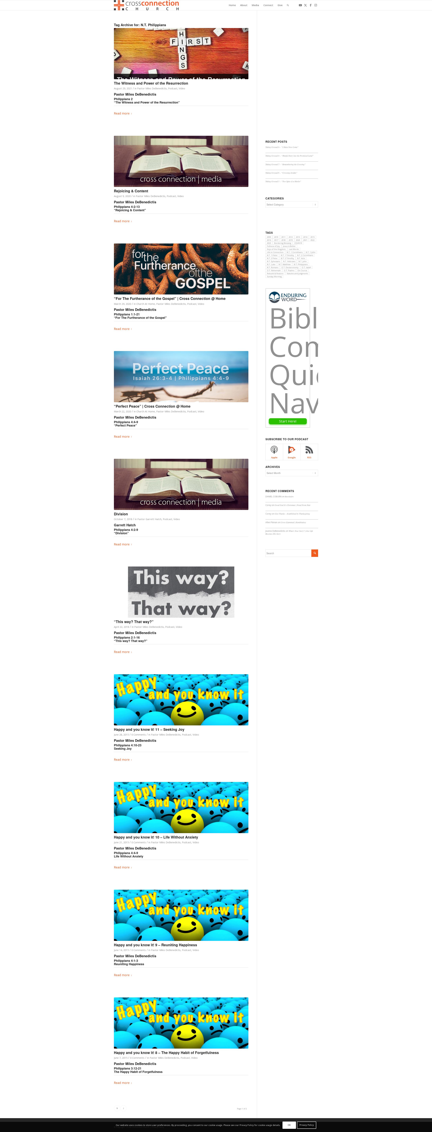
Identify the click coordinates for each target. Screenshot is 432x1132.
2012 (291, 237)
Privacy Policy (307, 1125)
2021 (305, 240)
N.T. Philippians (301, 264)
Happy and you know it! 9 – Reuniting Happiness (155, 944)
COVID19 (298, 243)
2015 (312, 237)
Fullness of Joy (273, 246)
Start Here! (287, 421)
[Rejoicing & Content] (181, 161)
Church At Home (145, 303)
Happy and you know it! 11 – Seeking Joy (149, 729)
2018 (283, 240)
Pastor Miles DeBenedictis (152, 88)
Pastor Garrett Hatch (149, 519)
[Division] (181, 484)
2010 (276, 237)
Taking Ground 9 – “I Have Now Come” (282, 147)
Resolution (289, 496)
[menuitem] (232, 5)
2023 (269, 243)
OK (289, 1125)
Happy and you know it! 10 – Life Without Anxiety (156, 837)
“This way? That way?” (134, 621)
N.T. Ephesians (273, 261)
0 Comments (138, 734)
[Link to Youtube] (300, 5)
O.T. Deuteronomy (290, 267)
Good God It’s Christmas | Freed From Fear (292, 505)
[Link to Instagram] (315, 5)
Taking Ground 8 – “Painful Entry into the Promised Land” (289, 155)
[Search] (288, 5)
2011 (283, 237)
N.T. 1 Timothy (287, 255)
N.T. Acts (301, 258)
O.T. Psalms (289, 270)
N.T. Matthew (285, 264)
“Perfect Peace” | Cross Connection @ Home (152, 406)
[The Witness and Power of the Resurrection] (181, 53)
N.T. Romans (272, 267)
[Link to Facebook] (310, 5)
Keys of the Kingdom (276, 249)
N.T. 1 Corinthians (295, 252)
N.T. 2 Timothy (287, 258)
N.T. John (303, 261)
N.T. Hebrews (289, 261)
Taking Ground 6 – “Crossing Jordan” (281, 172)
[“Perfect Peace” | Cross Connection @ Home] (181, 376)
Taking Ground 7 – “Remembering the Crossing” (285, 164)
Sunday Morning (274, 276)
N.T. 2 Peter (272, 258)
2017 (276, 240)
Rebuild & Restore (275, 273)
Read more (122, 113)
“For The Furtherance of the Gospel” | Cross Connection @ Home (170, 298)
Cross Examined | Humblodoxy (293, 522)
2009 (269, 237)
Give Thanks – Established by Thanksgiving (292, 513)
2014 (305, 237)
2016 (269, 240)
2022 (312, 240)
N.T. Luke (271, 264)
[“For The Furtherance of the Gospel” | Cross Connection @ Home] (181, 269)
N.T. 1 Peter (272, 255)
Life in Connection (275, 252)
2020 (298, 240)
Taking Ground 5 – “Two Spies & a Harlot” (283, 181)
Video (182, 88)
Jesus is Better (289, 246)
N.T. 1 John (310, 252)
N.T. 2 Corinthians (305, 255)
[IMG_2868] (181, 592)
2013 (298, 237)
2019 (291, 240)
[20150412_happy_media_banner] (181, 699)
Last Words (294, 249)
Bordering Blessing (282, 243)
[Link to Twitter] (305, 5)
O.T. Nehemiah (274, 270)
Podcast (172, 88)
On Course (302, 270)
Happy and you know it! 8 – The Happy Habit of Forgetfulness (166, 1052)
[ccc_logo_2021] (147, 5)
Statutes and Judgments (297, 273)
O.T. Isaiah (306, 267)
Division (121, 513)
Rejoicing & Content (131, 190)
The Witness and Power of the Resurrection (151, 83)
